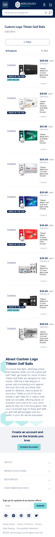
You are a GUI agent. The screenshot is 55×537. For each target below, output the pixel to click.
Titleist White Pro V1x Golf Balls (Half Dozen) (44, 270)
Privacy (38, 524)
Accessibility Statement (27, 528)
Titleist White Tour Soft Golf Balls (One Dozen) (44, 204)
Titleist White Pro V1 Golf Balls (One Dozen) (44, 73)
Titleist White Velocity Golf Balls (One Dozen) (44, 106)
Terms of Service (25, 524)
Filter (29, 42)
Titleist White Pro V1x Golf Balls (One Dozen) (44, 171)
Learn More (10, 31)
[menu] (27, 462)
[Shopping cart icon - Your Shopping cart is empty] (50, 8)
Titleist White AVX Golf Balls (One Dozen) (44, 138)
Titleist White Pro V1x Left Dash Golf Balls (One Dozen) (44, 337)
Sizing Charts (9, 524)
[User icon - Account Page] (44, 8)
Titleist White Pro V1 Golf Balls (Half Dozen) (44, 303)
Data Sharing (9, 528)
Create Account (29, 447)
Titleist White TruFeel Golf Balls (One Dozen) (44, 238)
